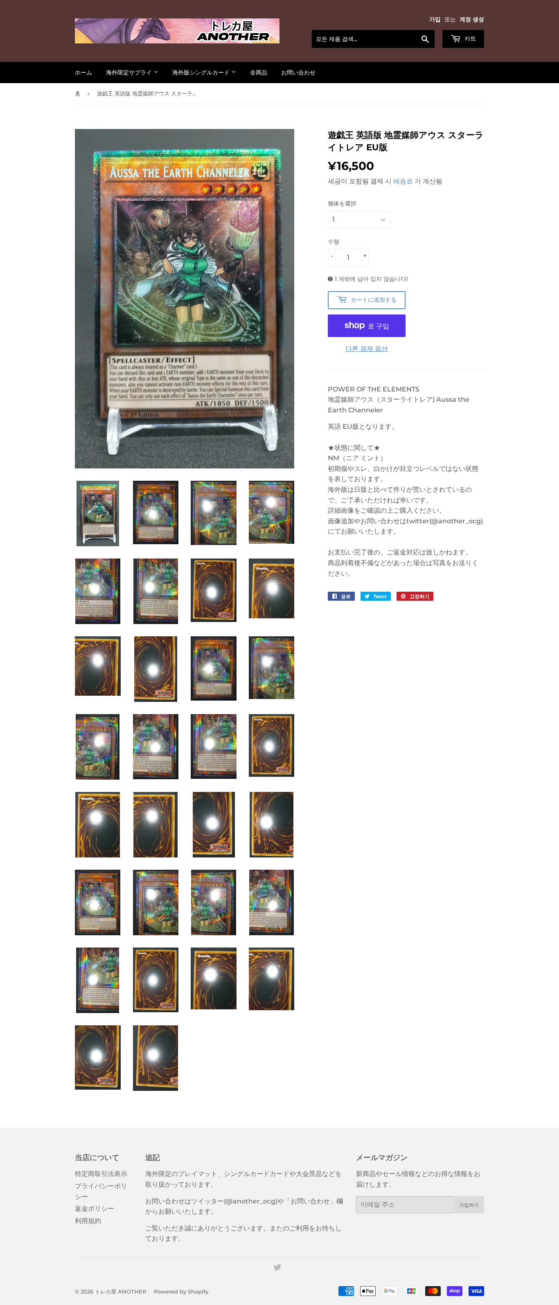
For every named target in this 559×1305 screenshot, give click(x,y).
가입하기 (469, 1205)
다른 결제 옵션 (366, 349)
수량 (333, 241)
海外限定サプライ (129, 72)
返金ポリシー (94, 1208)
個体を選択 (342, 203)
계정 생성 (472, 19)
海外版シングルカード (201, 72)
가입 (435, 19)
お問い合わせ (298, 72)
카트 (469, 38)
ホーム (83, 72)
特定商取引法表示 (101, 1174)
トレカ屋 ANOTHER (120, 1291)
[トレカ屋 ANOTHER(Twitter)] (277, 1268)
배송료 (403, 181)
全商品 (258, 72)
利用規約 (88, 1221)
